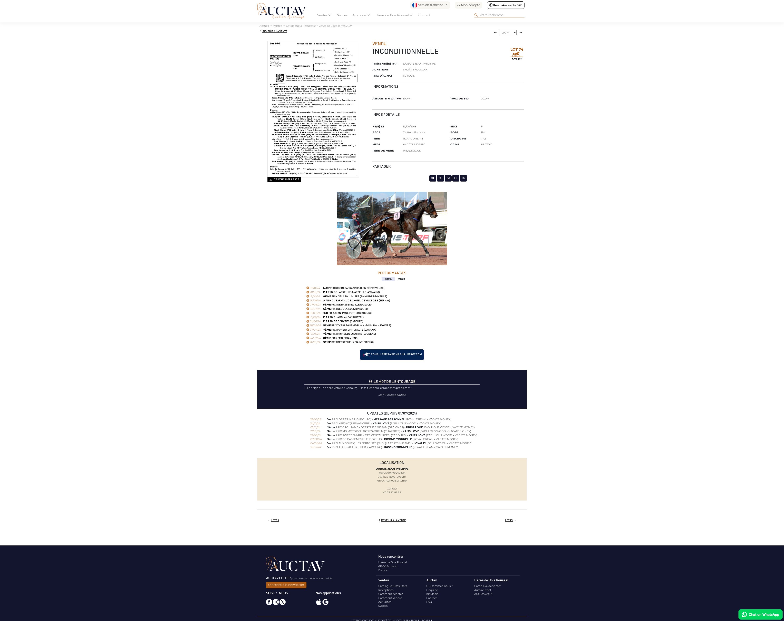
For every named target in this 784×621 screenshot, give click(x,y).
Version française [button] (430, 5)
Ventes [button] (322, 15)
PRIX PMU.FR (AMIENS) (333, 338)
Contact (424, 15)
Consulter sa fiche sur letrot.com (396, 354)
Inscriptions (385, 590)
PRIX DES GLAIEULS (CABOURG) (339, 309)
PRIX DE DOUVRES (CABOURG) (336, 321)
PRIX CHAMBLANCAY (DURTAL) (336, 317)
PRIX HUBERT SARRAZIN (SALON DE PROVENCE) (346, 288)
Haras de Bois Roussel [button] (393, 15)
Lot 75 (509, 520)
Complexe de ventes (487, 586)
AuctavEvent (482, 590)
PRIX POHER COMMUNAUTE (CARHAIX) (342, 330)
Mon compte (470, 5)
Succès (342, 15)
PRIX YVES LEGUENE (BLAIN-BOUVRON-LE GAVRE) (350, 325)
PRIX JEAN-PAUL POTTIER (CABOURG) (340, 313)
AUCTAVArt (482, 593)
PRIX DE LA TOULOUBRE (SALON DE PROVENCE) (348, 296)
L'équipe (432, 590)
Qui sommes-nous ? (439, 586)
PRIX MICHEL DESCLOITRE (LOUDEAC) (342, 334)
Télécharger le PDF (286, 179)
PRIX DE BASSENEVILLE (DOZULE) (340, 304)
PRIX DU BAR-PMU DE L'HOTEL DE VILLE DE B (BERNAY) (349, 300)
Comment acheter (390, 593)
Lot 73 (275, 520)
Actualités (384, 601)
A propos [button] (360, 15)
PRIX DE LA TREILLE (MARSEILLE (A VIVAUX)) (344, 292)
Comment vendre (390, 598)
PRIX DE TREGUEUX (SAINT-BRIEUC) (341, 342)
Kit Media (432, 593)
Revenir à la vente (274, 31)
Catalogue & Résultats (392, 586)
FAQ (429, 601)
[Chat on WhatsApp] (760, 614)
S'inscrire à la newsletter (286, 585)
